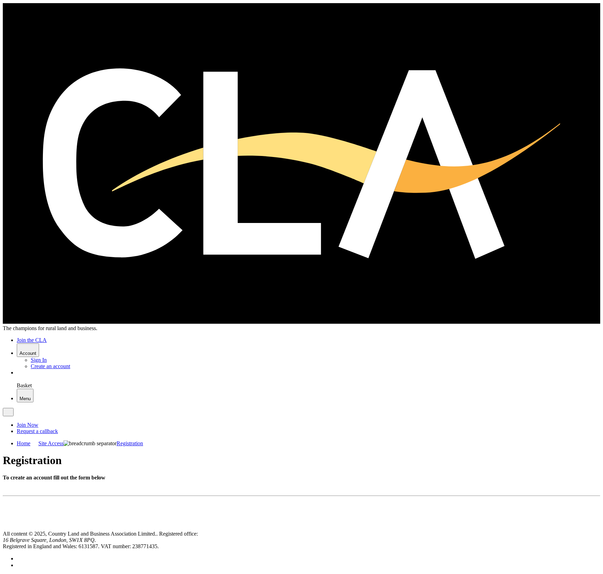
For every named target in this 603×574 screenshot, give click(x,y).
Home (23, 443)
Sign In (39, 360)
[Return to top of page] (5, 527)
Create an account (50, 366)
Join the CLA (32, 340)
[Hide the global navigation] (8, 412)
